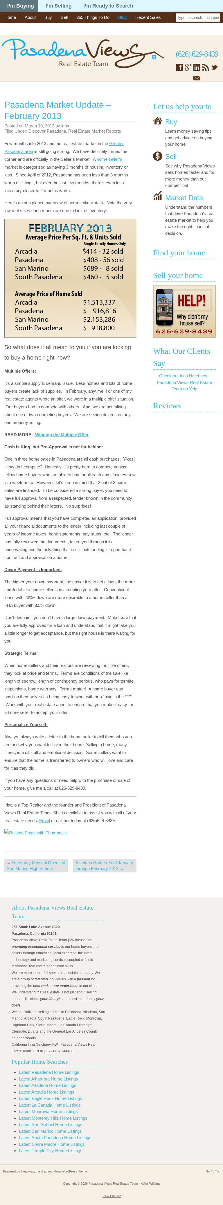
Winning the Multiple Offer (62, 434)
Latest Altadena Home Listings (47, 1085)
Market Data (184, 197)
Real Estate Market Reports (94, 131)
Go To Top (213, 1171)
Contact (11, 28)
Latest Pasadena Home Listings (49, 1072)
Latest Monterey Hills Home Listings (53, 1118)
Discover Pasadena (47, 131)
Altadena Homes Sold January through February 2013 (104, 865)
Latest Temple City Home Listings (50, 1150)
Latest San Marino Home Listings (50, 1131)
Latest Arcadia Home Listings (46, 1091)
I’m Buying (20, 6)
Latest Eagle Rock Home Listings (50, 1098)
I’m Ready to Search (108, 6)
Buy (48, 17)
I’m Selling (59, 6)
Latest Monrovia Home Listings (48, 1111)
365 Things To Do (92, 17)
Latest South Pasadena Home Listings (55, 1137)
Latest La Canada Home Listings (50, 1105)
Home (10, 17)
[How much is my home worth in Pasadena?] (184, 311)
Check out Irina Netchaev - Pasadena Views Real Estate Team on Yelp (184, 382)
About (30, 17)
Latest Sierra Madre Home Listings (52, 1144)
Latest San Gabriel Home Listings (50, 1124)
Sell (64, 17)
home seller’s (109, 159)
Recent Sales (148, 17)
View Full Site (111, 1196)
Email (44, 820)
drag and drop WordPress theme (64, 1171)
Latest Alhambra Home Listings (48, 1078)
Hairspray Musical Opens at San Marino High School (36, 865)
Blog (122, 17)
